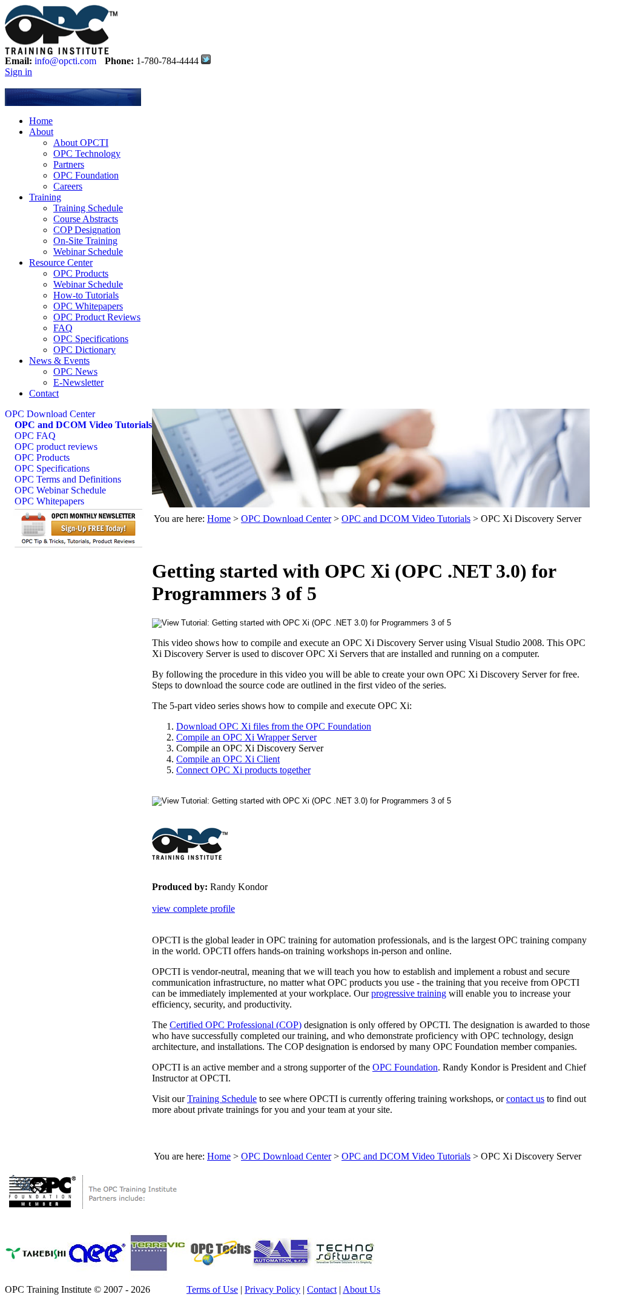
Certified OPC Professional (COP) (236, 1025)
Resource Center (61, 262)
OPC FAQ (35, 436)
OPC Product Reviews (96, 317)
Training (45, 197)
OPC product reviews (56, 446)
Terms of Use (212, 1289)
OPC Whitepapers (88, 306)
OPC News (75, 371)
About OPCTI (80, 142)
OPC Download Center (50, 414)
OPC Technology (86, 153)
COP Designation (86, 230)
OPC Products (80, 273)
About (41, 132)
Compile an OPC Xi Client (228, 759)
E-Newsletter (78, 382)
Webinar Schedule (88, 251)
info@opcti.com (65, 61)
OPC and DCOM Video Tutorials (83, 425)
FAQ (63, 328)
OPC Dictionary (84, 350)
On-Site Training (85, 241)
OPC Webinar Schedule (60, 490)
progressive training (408, 993)
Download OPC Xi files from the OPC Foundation (273, 726)
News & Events (59, 360)
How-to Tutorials (86, 295)
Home (41, 121)
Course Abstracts (85, 219)
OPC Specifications (90, 339)
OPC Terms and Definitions (68, 479)
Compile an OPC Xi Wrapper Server (246, 737)
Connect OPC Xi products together (243, 770)
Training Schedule (88, 208)
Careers (67, 186)
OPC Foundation (86, 175)
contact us (525, 1099)
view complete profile (193, 908)
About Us (361, 1289)
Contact (44, 393)
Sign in (18, 72)
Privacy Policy (272, 1289)
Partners (68, 164)
